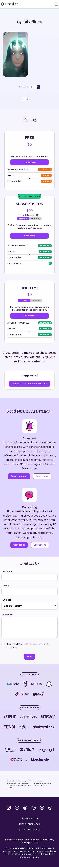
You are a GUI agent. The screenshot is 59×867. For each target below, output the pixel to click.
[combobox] (29, 606)
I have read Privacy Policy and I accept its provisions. (27, 645)
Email (6, 585)
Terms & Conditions (25, 839)
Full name (8, 571)
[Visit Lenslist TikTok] (34, 808)
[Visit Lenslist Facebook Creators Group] (50, 808)
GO (38, 87)
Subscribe (29, 235)
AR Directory (14, 854)
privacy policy (29, 818)
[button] (55, 606)
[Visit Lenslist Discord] (42, 808)
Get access (29, 315)
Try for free (29, 162)
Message (7, 614)
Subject (7, 599)
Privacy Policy (47, 839)
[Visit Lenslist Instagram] (9, 808)
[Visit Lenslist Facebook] (17, 808)
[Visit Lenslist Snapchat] (25, 808)
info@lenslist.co (29, 824)
